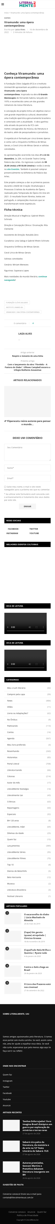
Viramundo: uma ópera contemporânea (22, 312)
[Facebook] (5, 1058)
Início (6, 12)
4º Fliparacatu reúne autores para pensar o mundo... (27, 422)
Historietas (29, 757)
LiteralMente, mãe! (29, 826)
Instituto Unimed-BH (14, 307)
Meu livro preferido (29, 744)
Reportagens (29, 807)
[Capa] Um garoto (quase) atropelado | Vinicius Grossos (35, 935)
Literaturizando (29, 770)
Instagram (7, 1081)
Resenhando (29, 751)
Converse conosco (17, 1212)
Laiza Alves (20, 29)
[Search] (52, 4)
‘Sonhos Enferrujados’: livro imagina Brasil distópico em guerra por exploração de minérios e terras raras (37, 1126)
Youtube (7, 1099)
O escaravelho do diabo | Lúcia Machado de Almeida (36, 917)
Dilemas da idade (29, 833)
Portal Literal (29, 763)
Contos (29, 732)
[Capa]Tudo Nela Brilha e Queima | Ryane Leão (37, 951)
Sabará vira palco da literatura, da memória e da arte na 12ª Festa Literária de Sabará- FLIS (36, 1146)
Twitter (6, 1087)
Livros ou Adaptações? (29, 713)
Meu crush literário (29, 688)
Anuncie (7, 1105)
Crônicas (29, 801)
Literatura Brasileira (29, 889)
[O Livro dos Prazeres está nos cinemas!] (12, 988)
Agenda (29, 738)
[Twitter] (8, 1058)
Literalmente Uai (29, 795)
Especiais (29, 814)
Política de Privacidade (27, 1215)
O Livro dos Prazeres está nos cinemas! (37, 985)
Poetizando (29, 725)
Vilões (29, 707)
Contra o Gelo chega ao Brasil (36, 968)
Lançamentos (29, 845)
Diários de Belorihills (29, 871)
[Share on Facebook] (37, 323)
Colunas (29, 776)
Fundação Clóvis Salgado (17, 302)
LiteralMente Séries (29, 852)
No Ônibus (29, 719)
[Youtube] (13, 1058)
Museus (29, 883)
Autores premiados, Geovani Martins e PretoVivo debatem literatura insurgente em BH (36, 1168)
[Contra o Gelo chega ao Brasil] (12, 971)
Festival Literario (29, 896)
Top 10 (29, 864)
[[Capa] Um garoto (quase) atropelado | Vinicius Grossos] (12, 936)
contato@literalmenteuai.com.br (18, 1197)
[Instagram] (11, 1058)
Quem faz (29, 839)
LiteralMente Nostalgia (29, 789)
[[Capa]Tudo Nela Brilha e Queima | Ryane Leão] (12, 954)
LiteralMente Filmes (29, 858)
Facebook (7, 1093)
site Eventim (13, 169)
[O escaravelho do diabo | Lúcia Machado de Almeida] (12, 918)
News (29, 700)
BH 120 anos (29, 820)
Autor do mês (29, 782)
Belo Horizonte (29, 877)
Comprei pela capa (29, 694)
